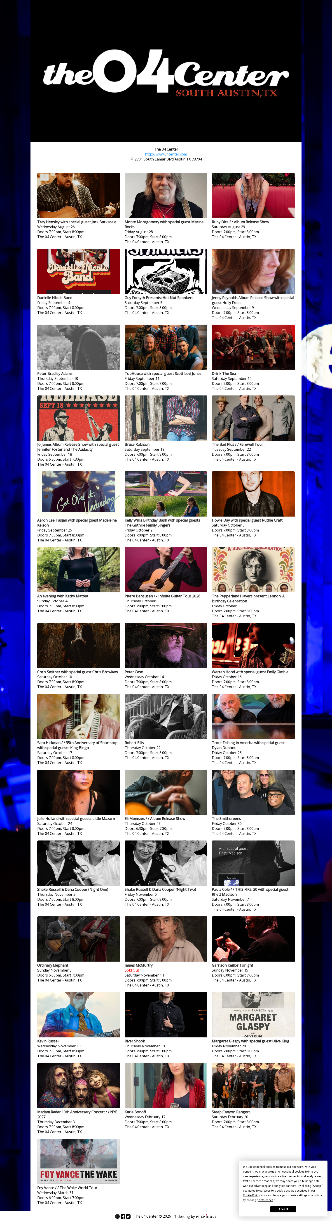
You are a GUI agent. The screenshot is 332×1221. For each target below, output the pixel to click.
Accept (283, 1209)
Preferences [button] (265, 1200)
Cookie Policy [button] (251, 1195)
